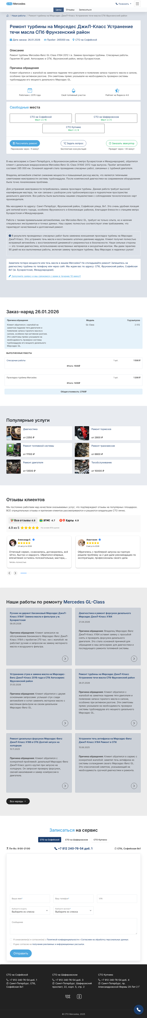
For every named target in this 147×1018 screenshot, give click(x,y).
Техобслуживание (101, 462)
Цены (58, 9)
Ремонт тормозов (101, 429)
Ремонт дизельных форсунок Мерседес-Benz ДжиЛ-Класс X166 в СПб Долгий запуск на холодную (36, 742)
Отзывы (70, 9)
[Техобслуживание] (82, 467)
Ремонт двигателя (33, 462)
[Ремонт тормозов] (82, 433)
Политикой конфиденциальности (63, 939)
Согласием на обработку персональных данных (104, 939)
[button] (9, 573)
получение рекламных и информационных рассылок (58, 944)
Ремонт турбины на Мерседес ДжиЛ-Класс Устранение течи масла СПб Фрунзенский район (107, 676)
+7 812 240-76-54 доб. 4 (115, 979)
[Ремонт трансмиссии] (82, 450)
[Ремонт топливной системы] (13, 450)
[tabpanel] (73, 848)
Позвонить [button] (124, 4)
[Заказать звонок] (139, 1010)
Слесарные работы (16, 360)
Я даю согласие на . (49, 944)
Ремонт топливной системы (38, 445)
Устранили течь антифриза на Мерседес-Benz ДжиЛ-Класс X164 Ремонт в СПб (105, 740)
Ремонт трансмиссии (103, 445)
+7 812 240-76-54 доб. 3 (69, 979)
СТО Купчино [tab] (100, 839)
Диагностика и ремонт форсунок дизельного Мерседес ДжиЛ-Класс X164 (105, 615)
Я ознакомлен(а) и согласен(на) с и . (71, 939)
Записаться (85, 9)
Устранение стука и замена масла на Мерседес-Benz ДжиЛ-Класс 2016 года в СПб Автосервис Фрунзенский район (37, 677)
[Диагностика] (13, 433)
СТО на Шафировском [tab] (76, 839)
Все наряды (17, 801)
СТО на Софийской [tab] (49, 839)
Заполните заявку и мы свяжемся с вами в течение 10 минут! (46, 276)
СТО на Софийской (86, 39)
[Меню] (137, 4)
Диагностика (30, 429)
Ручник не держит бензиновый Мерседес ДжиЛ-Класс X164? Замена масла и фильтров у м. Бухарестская (38, 616)
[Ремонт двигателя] (13, 467)
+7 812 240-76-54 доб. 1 (74, 848)
